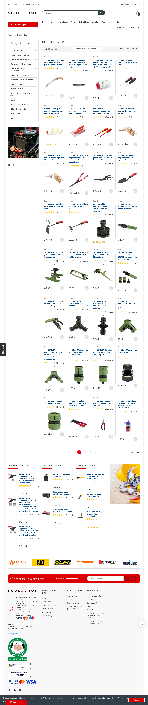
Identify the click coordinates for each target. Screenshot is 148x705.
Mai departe (135, 452)
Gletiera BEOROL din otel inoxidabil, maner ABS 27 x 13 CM (78, 111)
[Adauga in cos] (62, 96)
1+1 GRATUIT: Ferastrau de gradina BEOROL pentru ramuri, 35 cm (54, 62)
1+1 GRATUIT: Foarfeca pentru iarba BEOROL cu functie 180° (103, 157)
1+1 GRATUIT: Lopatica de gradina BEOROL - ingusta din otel (127, 157)
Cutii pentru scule (51, 465)
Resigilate (14, 118)
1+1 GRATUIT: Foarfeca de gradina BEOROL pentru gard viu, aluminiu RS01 (78, 158)
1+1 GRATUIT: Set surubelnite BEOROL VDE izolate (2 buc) (101, 111)
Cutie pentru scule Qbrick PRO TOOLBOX (62, 493)
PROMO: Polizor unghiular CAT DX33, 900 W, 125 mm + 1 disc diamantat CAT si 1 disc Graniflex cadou (28, 531)
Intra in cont (136, 4)
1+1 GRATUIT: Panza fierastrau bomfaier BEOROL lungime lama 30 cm (78, 63)
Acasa (10, 35)
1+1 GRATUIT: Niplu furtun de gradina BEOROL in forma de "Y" (78, 303)
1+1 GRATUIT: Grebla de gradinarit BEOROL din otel (78, 206)
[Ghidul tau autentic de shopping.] (13, 634)
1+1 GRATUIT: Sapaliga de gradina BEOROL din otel (53, 206)
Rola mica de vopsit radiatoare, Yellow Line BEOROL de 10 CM (53, 111)
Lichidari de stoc (17, 113)
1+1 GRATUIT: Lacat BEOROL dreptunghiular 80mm (127, 111)
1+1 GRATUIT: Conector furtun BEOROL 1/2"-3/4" (127, 352)
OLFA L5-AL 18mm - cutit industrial (95, 495)
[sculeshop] (23, 13)
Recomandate (92, 49)
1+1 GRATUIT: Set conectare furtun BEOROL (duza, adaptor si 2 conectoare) (127, 255)
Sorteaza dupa (80, 49)
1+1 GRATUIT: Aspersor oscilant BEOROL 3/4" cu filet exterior (78, 254)
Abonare (131, 579)
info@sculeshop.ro (27, 605)
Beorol (46, 57)
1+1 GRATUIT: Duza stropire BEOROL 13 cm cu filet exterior (127, 206)
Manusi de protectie (18, 109)
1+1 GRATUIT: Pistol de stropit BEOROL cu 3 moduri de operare (53, 303)
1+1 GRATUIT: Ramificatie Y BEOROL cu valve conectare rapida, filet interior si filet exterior (53, 354)
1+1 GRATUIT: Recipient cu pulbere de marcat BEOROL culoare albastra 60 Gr (127, 404)
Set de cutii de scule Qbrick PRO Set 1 (61, 475)
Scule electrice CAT (18, 465)
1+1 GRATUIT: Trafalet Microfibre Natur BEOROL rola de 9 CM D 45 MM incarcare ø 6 (102, 63)
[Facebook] (9, 690)
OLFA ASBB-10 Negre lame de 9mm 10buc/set (95, 514)
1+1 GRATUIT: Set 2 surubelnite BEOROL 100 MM (127, 62)
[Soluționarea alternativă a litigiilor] (19, 666)
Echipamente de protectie (20, 104)
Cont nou (124, 4)
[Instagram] (14, 690)
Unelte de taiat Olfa (86, 465)
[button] (141, 623)
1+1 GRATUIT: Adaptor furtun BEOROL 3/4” (53, 402)
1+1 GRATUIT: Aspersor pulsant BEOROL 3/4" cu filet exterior (54, 254)
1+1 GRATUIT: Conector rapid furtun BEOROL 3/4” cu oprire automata (78, 353)
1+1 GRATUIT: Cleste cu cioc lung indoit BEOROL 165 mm (103, 403)
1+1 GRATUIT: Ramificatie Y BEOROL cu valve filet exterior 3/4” (127, 304)
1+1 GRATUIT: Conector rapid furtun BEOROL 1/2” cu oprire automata (102, 353)
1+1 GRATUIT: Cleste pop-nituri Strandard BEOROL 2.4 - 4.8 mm (77, 403)
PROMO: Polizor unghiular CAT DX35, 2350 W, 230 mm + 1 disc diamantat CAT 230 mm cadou (27, 478)
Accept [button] (136, 700)
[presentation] (9, 562)
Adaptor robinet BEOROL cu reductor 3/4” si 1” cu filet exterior (101, 207)
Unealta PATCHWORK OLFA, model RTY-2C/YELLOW (95, 476)
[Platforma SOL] (19, 674)
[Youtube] (20, 690)
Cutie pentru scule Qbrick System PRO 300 (62, 511)
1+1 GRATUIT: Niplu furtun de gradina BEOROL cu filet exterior (101, 304)
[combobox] (73, 13)
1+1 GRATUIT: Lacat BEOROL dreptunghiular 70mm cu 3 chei (54, 157)
